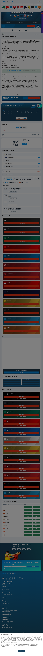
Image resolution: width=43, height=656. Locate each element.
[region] (21, 644)
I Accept (21, 650)
